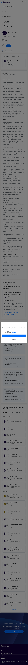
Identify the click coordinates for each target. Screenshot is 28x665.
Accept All (14, 335)
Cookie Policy (13, 332)
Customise (14, 339)
